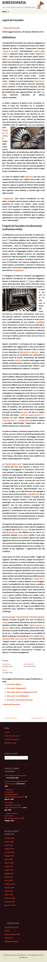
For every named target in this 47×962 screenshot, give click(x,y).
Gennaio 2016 (9, 902)
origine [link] (32, 281)
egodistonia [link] (34, 494)
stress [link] (5, 595)
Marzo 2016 (9, 895)
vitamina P (9, 938)
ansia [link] (10, 508)
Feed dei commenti (12, 739)
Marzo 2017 (9, 880)
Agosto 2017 (9, 863)
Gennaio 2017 (9, 887)
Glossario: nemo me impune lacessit (22, 692)
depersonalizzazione (12, 934)
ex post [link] (24, 412)
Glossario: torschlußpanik (18, 696)
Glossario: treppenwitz (16, 688)
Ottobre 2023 (9, 838)
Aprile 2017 (9, 877)
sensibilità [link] (39, 322)
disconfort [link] (24, 352)
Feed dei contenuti (12, 736)
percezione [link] (13, 532)
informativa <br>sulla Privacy (15, 955)
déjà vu (4, 670)
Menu (4, 11)
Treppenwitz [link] (8, 198)
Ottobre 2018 (9, 852)
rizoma (7, 931)
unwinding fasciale (12, 927)
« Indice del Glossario (11, 28)
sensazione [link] (11, 59)
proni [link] (18, 360)
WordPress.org (10, 743)
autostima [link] (23, 535)
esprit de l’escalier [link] (10, 51)
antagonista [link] (18, 270)
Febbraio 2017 (10, 884)
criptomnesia (9, 718)
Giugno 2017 (9, 870)
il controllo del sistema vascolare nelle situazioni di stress (14, 805)
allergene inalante (11, 941)
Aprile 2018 (9, 859)
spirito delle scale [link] (13, 464)
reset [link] (30, 636)
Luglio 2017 (9, 866)
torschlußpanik (29, 664)
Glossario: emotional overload (19, 700)
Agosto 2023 (9, 842)
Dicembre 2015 (10, 905)
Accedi (7, 732)
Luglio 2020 (9, 845)
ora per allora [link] (24, 420)
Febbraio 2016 (10, 898)
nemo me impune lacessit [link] (31, 415)
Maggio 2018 (9, 856)
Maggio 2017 (9, 873)
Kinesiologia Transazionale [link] (16, 617)
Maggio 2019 (9, 849)
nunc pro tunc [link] (8, 420)
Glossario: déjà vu (14, 684)
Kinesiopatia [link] (38, 617)
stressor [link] (24, 529)
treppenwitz (6, 664)
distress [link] (35, 352)
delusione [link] (29, 176)
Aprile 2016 (9, 891)
